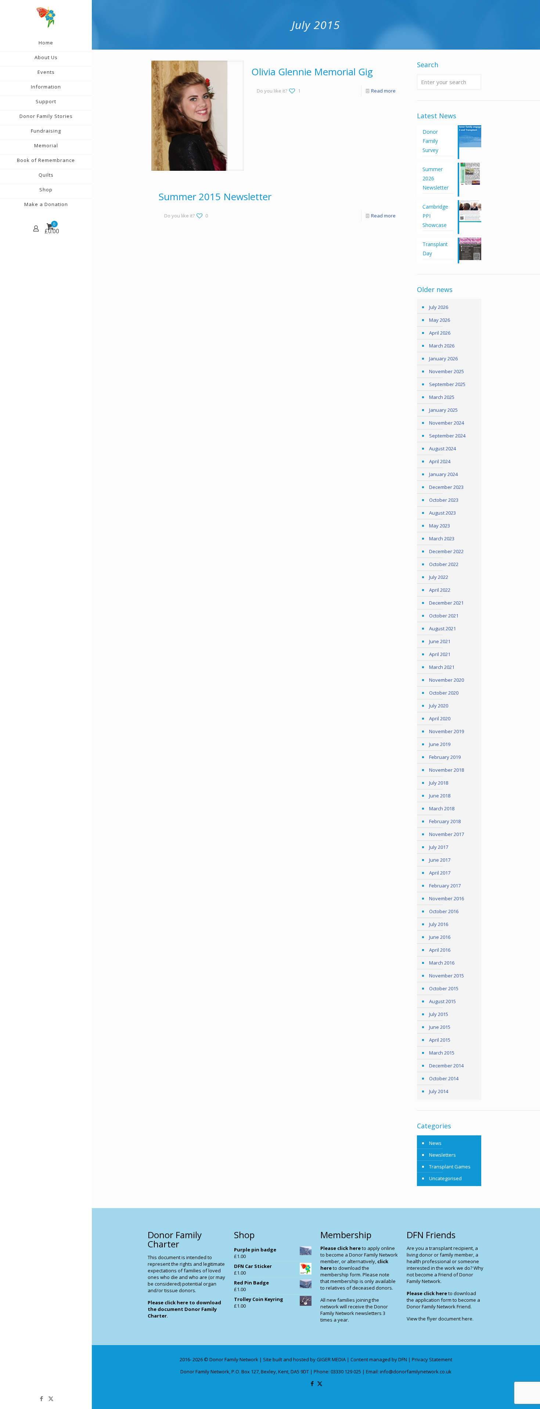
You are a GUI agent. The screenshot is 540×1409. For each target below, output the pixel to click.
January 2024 (443, 474)
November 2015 (446, 975)
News (435, 1143)
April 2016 (439, 950)
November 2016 (446, 898)
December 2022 (446, 551)
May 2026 (439, 320)
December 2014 (446, 1065)
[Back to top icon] (504, 1394)
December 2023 (446, 487)
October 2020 (443, 692)
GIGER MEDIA (331, 1359)
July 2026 (438, 307)
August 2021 (442, 628)
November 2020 (446, 680)
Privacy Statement (432, 1359)
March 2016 (441, 962)
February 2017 (445, 885)
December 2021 (446, 602)
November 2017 (446, 834)
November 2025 (446, 371)
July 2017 (438, 847)
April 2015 (439, 1040)
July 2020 (438, 705)
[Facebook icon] (41, 1398)
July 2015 (438, 1014)
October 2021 (443, 615)
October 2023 (443, 500)
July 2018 (438, 782)
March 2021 (441, 667)
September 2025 (447, 384)
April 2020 (439, 718)
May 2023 (439, 525)
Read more (383, 90)
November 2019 (446, 731)
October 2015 (443, 988)
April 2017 (439, 872)
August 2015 (442, 1001)
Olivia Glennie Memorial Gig (312, 71)
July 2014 (438, 1091)
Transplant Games (450, 1166)
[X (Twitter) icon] (51, 1398)
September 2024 (447, 435)
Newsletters (442, 1155)
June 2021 (439, 641)
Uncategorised (445, 1178)
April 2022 (439, 590)
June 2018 (439, 795)
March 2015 (441, 1052)
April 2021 (439, 654)
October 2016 (443, 911)
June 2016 (439, 937)
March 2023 (441, 538)
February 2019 (445, 757)
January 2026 (443, 358)
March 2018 (441, 808)
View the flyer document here (439, 1318)
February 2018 (445, 821)
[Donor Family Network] (46, 17)
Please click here (340, 1248)
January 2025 (443, 410)
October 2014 (443, 1078)
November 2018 (446, 770)
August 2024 (442, 448)
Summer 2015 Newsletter (215, 196)
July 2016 (438, 924)
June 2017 (439, 860)
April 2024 (439, 461)
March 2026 (441, 345)
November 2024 (446, 422)
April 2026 (439, 332)
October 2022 (443, 564)
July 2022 (438, 577)
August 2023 (442, 512)
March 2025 (441, 397)
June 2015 (439, 1027)
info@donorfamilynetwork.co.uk (415, 1371)
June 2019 (439, 744)
